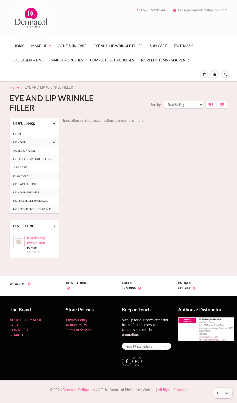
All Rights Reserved (172, 389)
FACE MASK (183, 46)
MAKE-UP (39, 46)
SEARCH (16, 335)
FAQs (14, 325)
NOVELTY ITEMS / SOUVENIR (165, 60)
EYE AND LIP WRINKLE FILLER (118, 46)
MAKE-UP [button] (19, 143)
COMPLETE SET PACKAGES (112, 60)
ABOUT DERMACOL (26, 320)
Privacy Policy (76, 320)
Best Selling (23, 226)
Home (14, 87)
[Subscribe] (165, 346)
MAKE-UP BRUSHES (66, 60)
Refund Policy (76, 325)
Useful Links (24, 124)
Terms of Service (78, 330)
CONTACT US (20, 330)
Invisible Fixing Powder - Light (36, 240)
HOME (18, 46)
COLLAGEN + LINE (28, 60)
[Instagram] (137, 361)
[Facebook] (126, 361)
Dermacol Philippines (79, 389)
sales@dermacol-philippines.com (202, 10)
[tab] (34, 142)
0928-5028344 (153, 10)
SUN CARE (158, 46)
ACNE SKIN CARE (72, 46)
